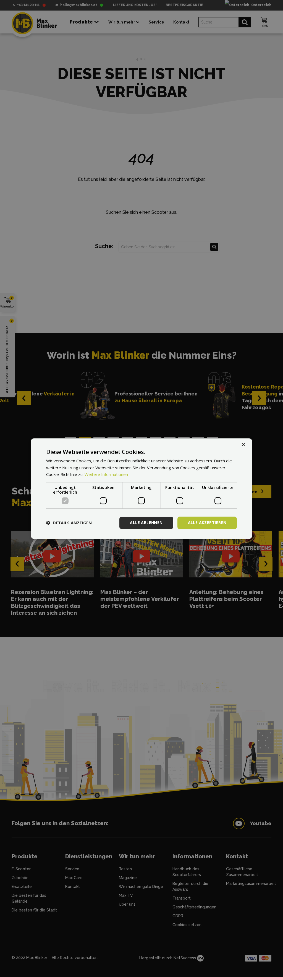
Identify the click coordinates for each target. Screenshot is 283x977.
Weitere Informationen (106, 474)
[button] (69, 523)
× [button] (243, 445)
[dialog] (141, 488)
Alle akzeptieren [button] (207, 522)
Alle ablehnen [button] (146, 522)
